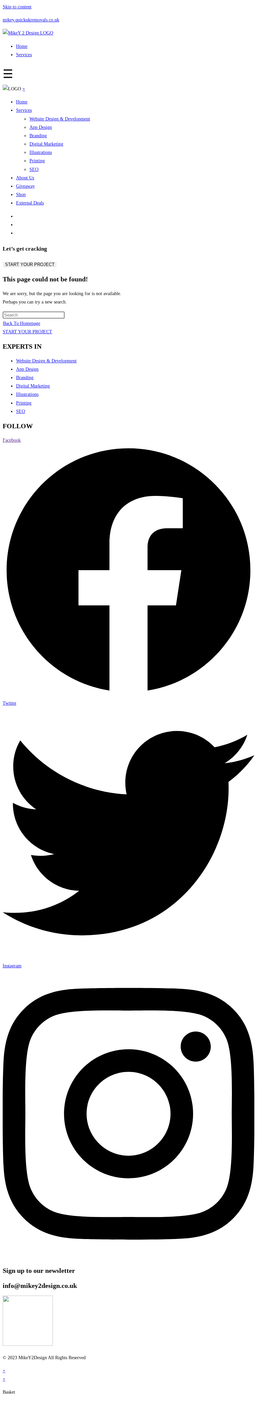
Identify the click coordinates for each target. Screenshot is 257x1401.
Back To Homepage (21, 323)
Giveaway (25, 186)
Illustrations (40, 152)
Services (24, 54)
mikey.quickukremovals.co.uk (31, 19)
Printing (37, 160)
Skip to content (17, 6)
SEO (33, 169)
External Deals (30, 202)
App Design (40, 127)
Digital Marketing (46, 144)
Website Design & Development (59, 118)
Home (21, 46)
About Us (25, 177)
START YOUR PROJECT (30, 264)
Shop (21, 194)
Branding (38, 135)
